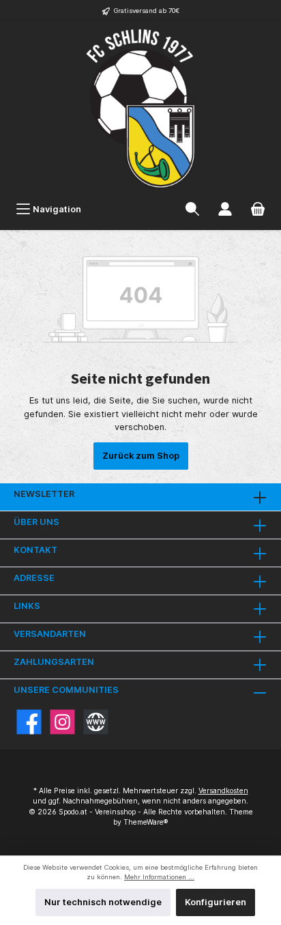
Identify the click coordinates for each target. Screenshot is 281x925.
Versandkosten (223, 790)
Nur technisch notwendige (103, 902)
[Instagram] (62, 722)
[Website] (95, 722)
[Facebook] (29, 722)
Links (27, 606)
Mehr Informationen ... (159, 877)
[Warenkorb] (257, 209)
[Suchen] (192, 209)
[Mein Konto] (225, 209)
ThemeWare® (145, 822)
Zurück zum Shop (140, 456)
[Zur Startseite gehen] (140, 108)
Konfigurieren (215, 902)
